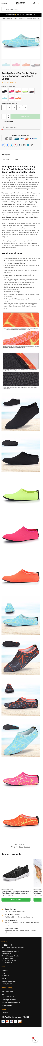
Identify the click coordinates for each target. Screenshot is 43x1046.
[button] (8, 115)
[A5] (32, 91)
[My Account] (34, 3)
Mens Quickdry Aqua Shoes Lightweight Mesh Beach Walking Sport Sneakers (16, 892)
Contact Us (5, 976)
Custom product (7, 1005)
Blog (3, 973)
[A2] (11, 91)
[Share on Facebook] (7, 145)
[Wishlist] (27, 861)
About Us (5, 970)
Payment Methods (8, 997)
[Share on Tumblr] (20, 145)
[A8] (18, 98)
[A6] (5, 98)
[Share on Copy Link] (32, 145)
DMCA (4, 978)
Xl (19, 107)
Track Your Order (8, 991)
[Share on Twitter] (11, 145)
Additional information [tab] (10, 160)
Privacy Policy (7, 984)
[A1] (5, 91)
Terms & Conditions (9, 981)
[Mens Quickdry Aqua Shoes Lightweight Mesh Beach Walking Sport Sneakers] (16, 873)
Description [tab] (6, 154)
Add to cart (25, 117)
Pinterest (5, 1013)
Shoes (15, 18)
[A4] (25, 91)
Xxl (25, 107)
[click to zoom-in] (21, 40)
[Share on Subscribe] (28, 145)
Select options (16, 899)
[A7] (11, 98)
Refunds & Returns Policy (11, 1002)
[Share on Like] (3, 145)
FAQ (3, 994)
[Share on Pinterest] (15, 145)
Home (3, 18)
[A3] (18, 91)
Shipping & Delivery (9, 1000)
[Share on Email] (24, 145)
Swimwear (9, 18)
